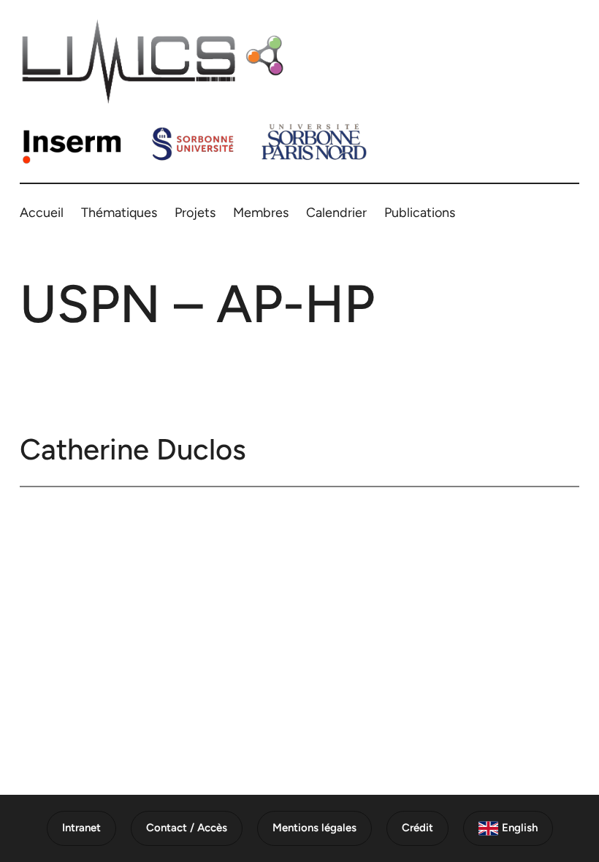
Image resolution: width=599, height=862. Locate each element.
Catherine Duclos (133, 449)
